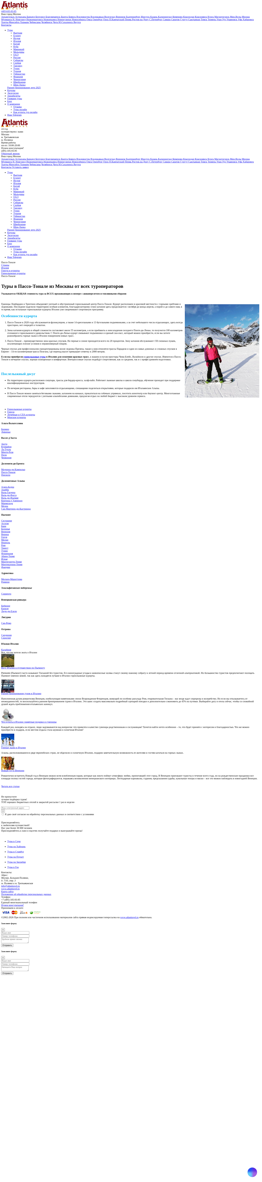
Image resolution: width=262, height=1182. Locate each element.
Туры (10, 30)
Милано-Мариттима (11, 579)
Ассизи (5, 523)
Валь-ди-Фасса (9, 495)
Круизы (11, 90)
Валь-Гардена (8, 492)
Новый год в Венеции (12, 770)
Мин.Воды (236, 17)
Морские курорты (16, 417)
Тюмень (212, 19)
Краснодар (189, 17)
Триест (4, 548)
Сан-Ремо (6, 623)
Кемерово (178, 17)
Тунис (16, 68)
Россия (16, 57)
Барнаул (31, 17)
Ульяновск (232, 19)
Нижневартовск (35, 19)
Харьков (24, 22)
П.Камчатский (117, 19)
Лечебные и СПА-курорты (21, 414)
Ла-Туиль (6, 449)
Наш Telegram (14, 115)
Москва (246, 17)
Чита (56, 22)
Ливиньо (5, 432)
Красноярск (201, 17)
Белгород (40, 17)
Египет (17, 35)
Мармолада (7, 503)
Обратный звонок (10, 153)
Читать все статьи (10, 786)
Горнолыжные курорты (19, 409)
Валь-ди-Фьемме (9, 498)
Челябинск (47, 22)
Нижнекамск (50, 19)
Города (10, 412)
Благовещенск (53, 17)
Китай (16, 44)
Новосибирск (79, 19)
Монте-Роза (7, 452)
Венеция (5, 531)
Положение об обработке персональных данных (26, 894)
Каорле (5, 608)
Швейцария (19, 82)
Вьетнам (17, 33)
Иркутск (145, 17)
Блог (9, 101)
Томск (204, 19)
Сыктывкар (194, 19)
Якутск (77, 22)
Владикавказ (97, 17)
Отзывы (17, 106)
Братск (65, 17)
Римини (5, 582)
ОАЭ (15, 54)
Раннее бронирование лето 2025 (24, 87)
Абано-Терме (8, 556)
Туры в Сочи (14, 841)
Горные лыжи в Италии (13, 747)
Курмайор (6, 446)
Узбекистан (19, 74)
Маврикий (18, 49)
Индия (16, 38)
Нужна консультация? (12, 905)
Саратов (175, 19)
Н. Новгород (19, 19)
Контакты (6, 25)
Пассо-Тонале (8, 472)
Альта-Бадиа (7, 487)
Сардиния (6, 635)
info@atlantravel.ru (10, 886)
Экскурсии (13, 93)
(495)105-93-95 (8, 11)
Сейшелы (18, 60)
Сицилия (6, 638)
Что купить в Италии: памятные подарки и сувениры (29, 722)
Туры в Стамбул (15, 851)
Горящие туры (14, 98)
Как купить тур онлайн (25, 112)
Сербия (17, 63)
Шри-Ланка (19, 85)
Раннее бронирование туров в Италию (21, 693)
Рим (3, 545)
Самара (167, 19)
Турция (17, 71)
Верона (5, 534)
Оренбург (98, 19)
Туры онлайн (20, 109)
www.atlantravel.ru (10, 888)
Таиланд (17, 65)
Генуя (4, 537)
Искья (4, 559)
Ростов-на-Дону (140, 19)
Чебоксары (35, 22)
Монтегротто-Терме (11, 561)
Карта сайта (7, 891)
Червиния (6, 457)
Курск (211, 17)
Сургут (184, 19)
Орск (106, 19)
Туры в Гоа (13, 867)
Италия (17, 41)
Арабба (5, 489)
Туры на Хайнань (16, 846)
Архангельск (8, 17)
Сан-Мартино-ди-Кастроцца (16, 509)
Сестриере (6, 520)
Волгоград (110, 17)
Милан (4, 540)
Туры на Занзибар (16, 862)
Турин (4, 551)
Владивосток (83, 17)
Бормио (5, 429)
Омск (89, 19)
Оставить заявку (20, 167)
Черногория (19, 79)
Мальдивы (18, 52)
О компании (13, 104)
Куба (15, 46)
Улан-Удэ (222, 19)
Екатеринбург (133, 17)
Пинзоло (5, 475)
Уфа (240, 19)
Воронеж (121, 17)
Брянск (72, 17)
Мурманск (7, 19)
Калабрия (6, 649)
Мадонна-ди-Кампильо (13, 469)
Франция (18, 76)
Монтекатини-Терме (11, 564)
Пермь (128, 19)
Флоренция (7, 553)
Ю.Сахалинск (66, 22)
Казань (154, 17)
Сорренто (6, 594)
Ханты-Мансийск (10, 22)
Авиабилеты (13, 96)
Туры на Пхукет (15, 857)
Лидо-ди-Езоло (9, 611)
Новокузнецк (64, 19)
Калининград (165, 17)
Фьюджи (5, 567)
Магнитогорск (222, 17)
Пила (4, 455)
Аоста (4, 444)
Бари (3, 526)
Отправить (7, 945)
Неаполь (5, 542)
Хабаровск (248, 19)
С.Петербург (156, 19)
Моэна (4, 506)
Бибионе (5, 606)
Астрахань (21, 17)
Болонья (5, 529)
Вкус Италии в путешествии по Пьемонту (23, 668)
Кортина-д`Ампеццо (11, 500)
